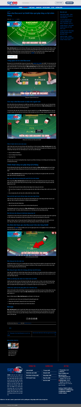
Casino (25, 7)
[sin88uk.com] (13, 2)
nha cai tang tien (43, 399)
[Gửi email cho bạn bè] (32, 319)
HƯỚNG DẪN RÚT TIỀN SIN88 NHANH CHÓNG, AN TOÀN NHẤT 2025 (67, 27)
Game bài (38, 7)
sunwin (12, 399)
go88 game (27, 399)
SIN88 (20, 7)
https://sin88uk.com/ (64, 373)
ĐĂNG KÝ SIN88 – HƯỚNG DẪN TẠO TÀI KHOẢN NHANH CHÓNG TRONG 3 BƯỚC (66, 38)
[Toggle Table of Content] (14, 57)
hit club (8, 399)
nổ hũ (22, 399)
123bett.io (2, 399)
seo (19, 19)
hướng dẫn (59, 7)
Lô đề (52, 7)
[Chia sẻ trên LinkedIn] (36, 319)
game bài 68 (17, 399)
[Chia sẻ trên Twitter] (29, 319)
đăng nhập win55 (35, 399)
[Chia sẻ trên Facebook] (27, 319)
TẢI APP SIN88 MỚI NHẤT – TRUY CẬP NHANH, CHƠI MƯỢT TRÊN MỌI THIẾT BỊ (66, 21)
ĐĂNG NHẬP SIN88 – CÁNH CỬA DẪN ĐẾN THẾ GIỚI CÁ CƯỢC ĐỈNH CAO (66, 16)
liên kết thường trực (27, 323)
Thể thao (32, 7)
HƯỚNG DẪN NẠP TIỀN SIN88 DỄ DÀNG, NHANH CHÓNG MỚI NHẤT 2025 (67, 32)
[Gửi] (47, 3)
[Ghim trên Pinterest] (34, 319)
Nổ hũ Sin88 (46, 7)
